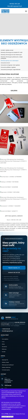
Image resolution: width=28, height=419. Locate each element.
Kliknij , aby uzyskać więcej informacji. (13, 414)
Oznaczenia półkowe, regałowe (8, 67)
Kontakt (3, 351)
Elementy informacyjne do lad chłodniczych (11, 54)
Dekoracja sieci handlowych (8, 364)
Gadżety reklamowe (6, 367)
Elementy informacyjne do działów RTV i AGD (11, 52)
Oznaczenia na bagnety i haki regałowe (10, 65)
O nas (3, 341)
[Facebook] (14, 2)
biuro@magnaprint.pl (15, 6)
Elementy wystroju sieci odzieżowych (9, 60)
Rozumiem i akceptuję (7, 416)
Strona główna (5, 339)
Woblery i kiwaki (5, 362)
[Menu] (26, 11)
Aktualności (4, 346)
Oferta (3, 344)
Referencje (4, 349)
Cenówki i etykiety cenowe (7, 50)
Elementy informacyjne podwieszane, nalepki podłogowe (12, 57)
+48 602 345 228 (14, 4)
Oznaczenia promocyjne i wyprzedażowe (10, 69)
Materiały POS (5, 359)
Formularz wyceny (6, 370)
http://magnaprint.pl (20, 391)
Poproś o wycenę (14, 268)
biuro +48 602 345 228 (14, 220)
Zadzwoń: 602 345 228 (14, 272)
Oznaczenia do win (5, 62)
